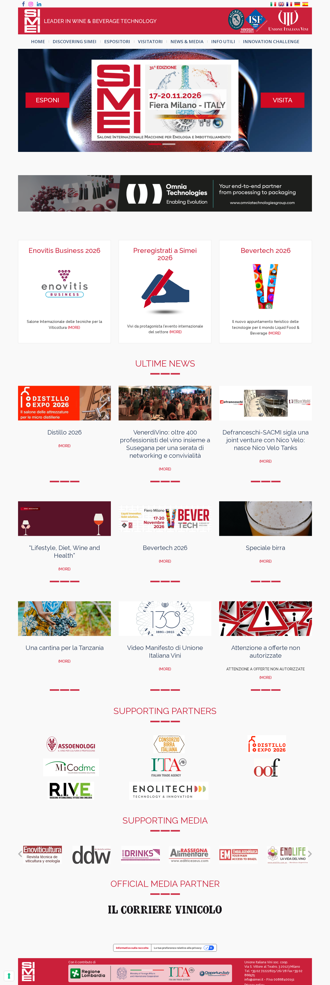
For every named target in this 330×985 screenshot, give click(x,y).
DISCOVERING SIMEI (74, 41)
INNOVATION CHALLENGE (271, 41)
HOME (38, 41)
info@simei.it (253, 979)
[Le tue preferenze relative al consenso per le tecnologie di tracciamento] (9, 976)
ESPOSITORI (117, 41)
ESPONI (47, 100)
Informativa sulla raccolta (132, 947)
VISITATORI (150, 41)
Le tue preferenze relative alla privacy (178, 947)
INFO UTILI (223, 41)
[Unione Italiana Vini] (288, 21)
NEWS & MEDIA (186, 41)
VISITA (282, 100)
